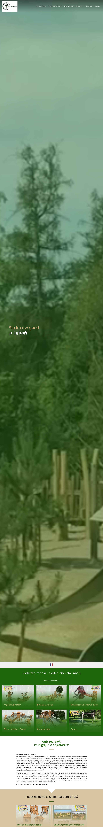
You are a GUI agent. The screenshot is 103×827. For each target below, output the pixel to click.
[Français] (51, 664)
